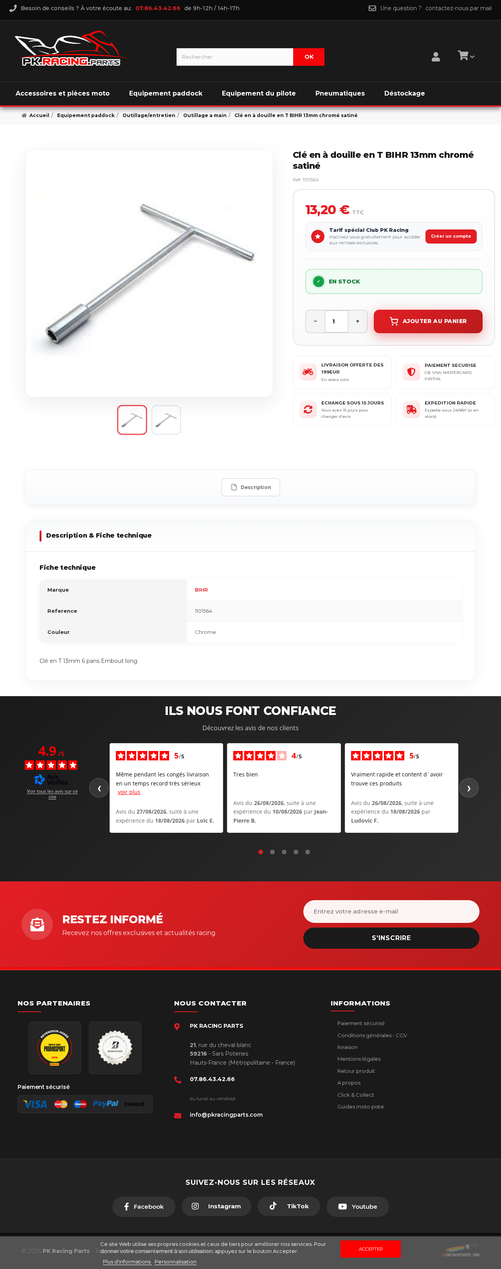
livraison (346, 1047)
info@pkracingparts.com (226, 1114)
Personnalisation (175, 1261)
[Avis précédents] (99, 788)
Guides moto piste (360, 1106)
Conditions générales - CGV (371, 1035)
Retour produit (355, 1071)
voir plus (129, 792)
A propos (348, 1082)
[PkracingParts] (89, 48)
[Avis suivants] (469, 788)
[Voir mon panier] (465, 57)
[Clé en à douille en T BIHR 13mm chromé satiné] (149, 273)
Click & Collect (355, 1095)
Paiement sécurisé (360, 1023)
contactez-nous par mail (458, 8)
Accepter (371, 1249)
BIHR (201, 590)
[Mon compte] (436, 47)
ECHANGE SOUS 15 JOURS (352, 403)
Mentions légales (358, 1059)
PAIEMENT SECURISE (450, 365)
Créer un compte (451, 236)
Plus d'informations (127, 1261)
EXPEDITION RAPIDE (450, 403)
